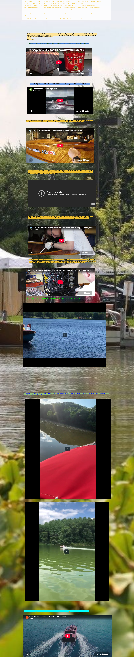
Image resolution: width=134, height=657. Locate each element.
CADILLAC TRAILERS (103, 9)
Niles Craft (94, 16)
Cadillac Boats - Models (42, 9)
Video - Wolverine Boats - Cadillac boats (86, 5)
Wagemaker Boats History (48, 1)
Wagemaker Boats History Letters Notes (65, 1)
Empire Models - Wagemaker (44, 16)
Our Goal (26, 3)
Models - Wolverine (91, 11)
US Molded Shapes (39, 18)
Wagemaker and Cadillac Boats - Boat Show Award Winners (62, 5)
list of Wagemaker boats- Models (63, 11)
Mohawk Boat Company (51, 18)
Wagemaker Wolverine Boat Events (94, 15)
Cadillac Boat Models (95, 7)
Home (25, 1)
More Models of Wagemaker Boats (64, 13)
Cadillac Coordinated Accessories (31, 11)
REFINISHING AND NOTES (47, 11)
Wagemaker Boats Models (48, 13)
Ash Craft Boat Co (27, 18)
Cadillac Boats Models (28, 9)
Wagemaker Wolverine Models (96, 13)
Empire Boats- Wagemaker (29, 16)
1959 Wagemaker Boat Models (70, 15)
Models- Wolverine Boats (78, 11)
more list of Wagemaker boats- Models (32, 13)
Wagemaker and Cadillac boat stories (61, 16)
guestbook (76, 18)
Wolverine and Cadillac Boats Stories (38, 3)
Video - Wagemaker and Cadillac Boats (32, 7)
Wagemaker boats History (82, 1)
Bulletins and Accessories (69, 7)
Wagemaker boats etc (41, 15)
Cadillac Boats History (82, 7)
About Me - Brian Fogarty (34, 1)
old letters (82, 15)
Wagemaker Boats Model (29, 15)
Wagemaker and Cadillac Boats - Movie (80, 16)
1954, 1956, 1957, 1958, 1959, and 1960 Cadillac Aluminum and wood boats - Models (77, 9)
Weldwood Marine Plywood (65, 18)
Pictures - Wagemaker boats (55, 15)
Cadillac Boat (53, 9)
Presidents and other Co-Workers (97, 1)
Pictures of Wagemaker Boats (81, 13)
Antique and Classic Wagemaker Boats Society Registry (35, 5)
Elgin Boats (101, 16)
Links (82, 18)
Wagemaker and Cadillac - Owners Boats (76, 3)
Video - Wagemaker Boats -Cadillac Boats (52, 7)
